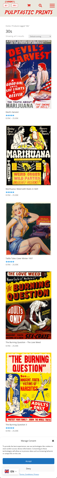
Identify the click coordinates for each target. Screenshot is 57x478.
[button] (53, 441)
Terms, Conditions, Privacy (29, 474)
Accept (29, 461)
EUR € (14, 5)
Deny (28, 468)
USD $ (6, 5)
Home (8, 26)
